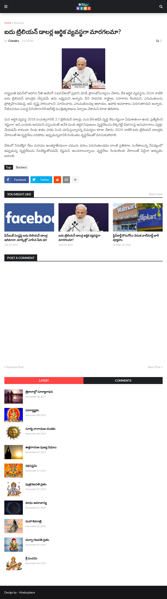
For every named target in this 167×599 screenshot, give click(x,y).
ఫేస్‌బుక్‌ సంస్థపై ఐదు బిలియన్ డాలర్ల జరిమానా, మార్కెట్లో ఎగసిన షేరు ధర (25, 238)
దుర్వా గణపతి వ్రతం (37, 539)
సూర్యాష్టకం (32, 410)
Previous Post (15, 367)
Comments (123, 380)
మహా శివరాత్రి (33, 521)
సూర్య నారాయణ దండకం (40, 428)
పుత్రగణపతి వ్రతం (36, 484)
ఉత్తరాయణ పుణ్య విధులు (41, 447)
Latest (44, 380)
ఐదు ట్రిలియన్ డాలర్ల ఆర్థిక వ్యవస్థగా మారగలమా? (79, 238)
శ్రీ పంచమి (31, 558)
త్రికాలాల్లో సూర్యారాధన (39, 391)
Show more (156, 194)
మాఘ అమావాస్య (36, 502)
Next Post (154, 367)
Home (7, 22)
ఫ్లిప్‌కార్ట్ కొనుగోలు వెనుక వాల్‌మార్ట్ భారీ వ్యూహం (136, 238)
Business (19, 22)
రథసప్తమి (31, 465)
